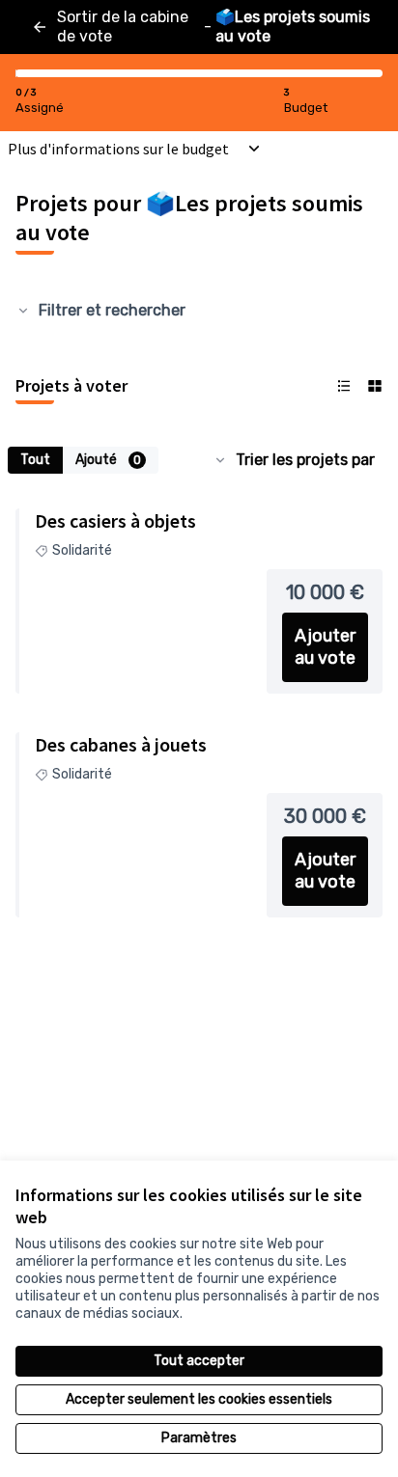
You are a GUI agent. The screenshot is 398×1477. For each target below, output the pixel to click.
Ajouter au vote (325, 647)
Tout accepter (199, 1361)
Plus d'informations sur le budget (118, 148)
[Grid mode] (375, 386)
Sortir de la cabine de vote (122, 26)
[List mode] (344, 386)
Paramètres (199, 1438)
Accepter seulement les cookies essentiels (199, 1399)
